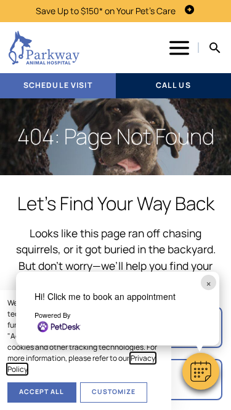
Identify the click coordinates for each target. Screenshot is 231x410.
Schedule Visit (57, 85)
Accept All (41, 391)
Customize (114, 391)
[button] (200, 371)
